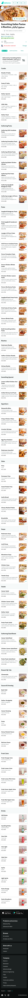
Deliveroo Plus (6, 924)
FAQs (4, 974)
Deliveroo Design (7, 969)
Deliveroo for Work (7, 926)
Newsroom (5, 963)
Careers (5, 951)
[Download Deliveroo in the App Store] (6, 912)
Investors (5, 966)
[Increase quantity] (26, 78)
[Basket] (17, 2)
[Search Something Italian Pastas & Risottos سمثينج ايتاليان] (13, 2)
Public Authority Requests (9, 985)
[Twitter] (5, 995)
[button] (14, 76)
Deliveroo (6, 3)
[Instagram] (8, 995)
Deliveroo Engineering (8, 972)
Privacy (5, 983)
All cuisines (6, 936)
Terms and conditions (8, 980)
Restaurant (5, 948)
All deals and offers (8, 939)
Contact (5, 977)
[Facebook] (2, 995)
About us (5, 961)
